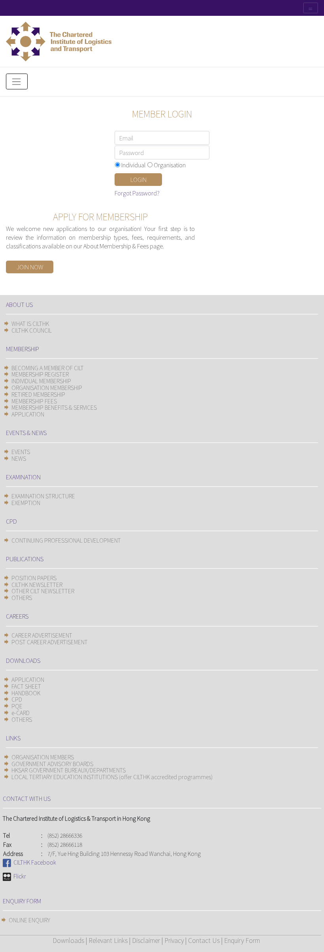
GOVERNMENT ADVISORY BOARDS (52, 764)
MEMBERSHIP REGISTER (40, 374)
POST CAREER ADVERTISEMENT (49, 642)
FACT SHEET (26, 686)
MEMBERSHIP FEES (34, 401)
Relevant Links (108, 940)
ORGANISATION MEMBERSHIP (46, 388)
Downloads (68, 940)
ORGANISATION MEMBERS (42, 757)
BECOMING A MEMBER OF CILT (47, 368)
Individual (133, 165)
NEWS (18, 458)
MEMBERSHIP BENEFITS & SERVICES (54, 407)
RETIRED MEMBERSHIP (38, 394)
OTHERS (21, 598)
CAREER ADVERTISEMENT (41, 635)
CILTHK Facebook (33, 862)
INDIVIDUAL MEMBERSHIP (41, 381)
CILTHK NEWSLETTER (36, 585)
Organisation (170, 165)
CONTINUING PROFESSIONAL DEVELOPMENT (66, 540)
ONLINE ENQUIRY (29, 920)
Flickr (18, 876)
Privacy (174, 940)
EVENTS (20, 452)
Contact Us (204, 940)
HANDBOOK (25, 693)
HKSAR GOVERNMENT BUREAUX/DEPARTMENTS (68, 770)
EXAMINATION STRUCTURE (43, 496)
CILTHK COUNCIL (31, 330)
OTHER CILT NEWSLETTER (42, 591)
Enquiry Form (242, 940)
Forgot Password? (137, 193)
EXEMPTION (25, 503)
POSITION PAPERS (34, 578)
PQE (17, 706)
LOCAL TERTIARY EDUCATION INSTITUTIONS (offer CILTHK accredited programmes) (112, 777)
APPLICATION (27, 414)
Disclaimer (146, 940)
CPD (16, 699)
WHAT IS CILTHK (30, 323)
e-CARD (20, 713)
